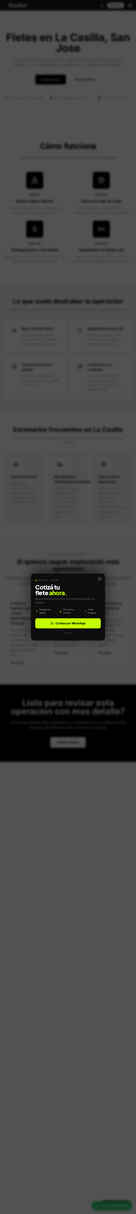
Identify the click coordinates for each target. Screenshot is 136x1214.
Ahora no (68, 632)
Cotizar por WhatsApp (70, 623)
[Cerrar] (99, 578)
